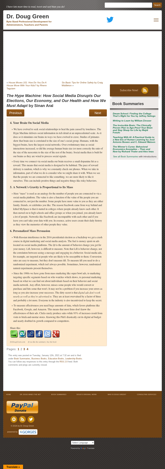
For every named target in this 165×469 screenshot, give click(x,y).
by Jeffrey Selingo (134, 114)
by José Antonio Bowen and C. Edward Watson (134, 139)
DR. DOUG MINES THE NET (30, 394)
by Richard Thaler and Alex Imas (133, 149)
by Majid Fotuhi (133, 129)
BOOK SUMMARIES (58, 394)
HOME (8, 394)
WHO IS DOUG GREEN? (117, 394)
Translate (90, 448)
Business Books (39, 358)
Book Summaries (22, 358)
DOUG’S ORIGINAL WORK (87, 394)
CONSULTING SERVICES (146, 394)
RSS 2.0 (64, 361)
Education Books (56, 358)
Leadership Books (73, 358)
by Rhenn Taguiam (27, 85)
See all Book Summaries (125, 156)
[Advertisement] (82, 55)
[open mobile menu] (156, 20)
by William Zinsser (132, 121)
